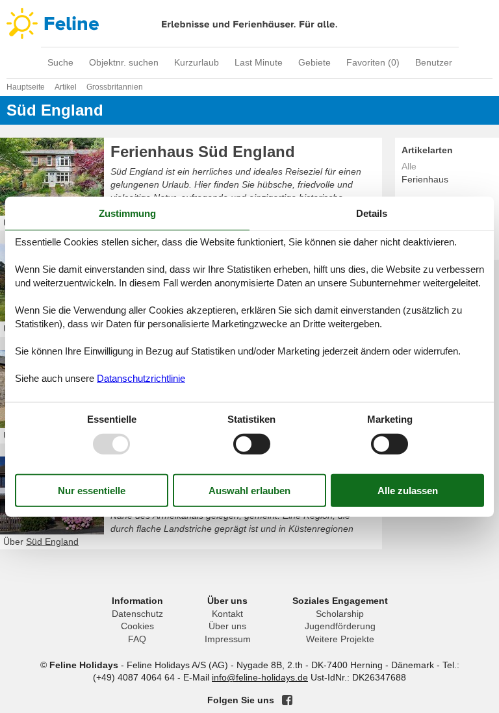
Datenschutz (137, 613)
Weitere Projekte (340, 639)
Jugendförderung (340, 626)
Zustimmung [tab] (127, 213)
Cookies (137, 626)
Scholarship (340, 613)
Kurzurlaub (196, 62)
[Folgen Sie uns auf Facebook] (287, 700)
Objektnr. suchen (124, 62)
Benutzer (433, 62)
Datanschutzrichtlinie (141, 377)
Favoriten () (373, 62)
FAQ (137, 639)
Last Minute (259, 62)
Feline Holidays (249, 23)
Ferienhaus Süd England (202, 151)
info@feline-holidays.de (260, 677)
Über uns (227, 626)
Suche (60, 62)
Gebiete (314, 62)
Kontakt (227, 613)
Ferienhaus (425, 179)
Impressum (228, 639)
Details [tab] (371, 213)
